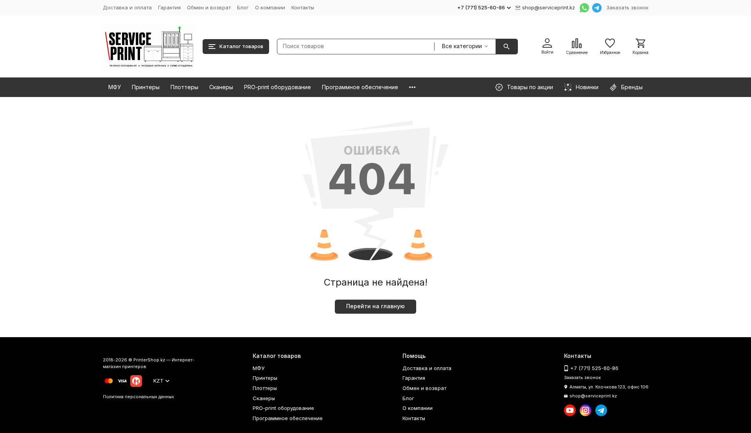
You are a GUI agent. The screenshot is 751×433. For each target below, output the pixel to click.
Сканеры (221, 87)
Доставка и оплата (127, 7)
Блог (243, 7)
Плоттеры (184, 87)
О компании (270, 7)
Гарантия (169, 7)
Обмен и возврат (209, 7)
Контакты (302, 7)
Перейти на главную (375, 306)
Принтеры (146, 87)
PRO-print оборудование (277, 87)
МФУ (114, 87)
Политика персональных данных (138, 396)
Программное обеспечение (360, 87)
